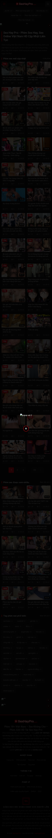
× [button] (26, 428)
